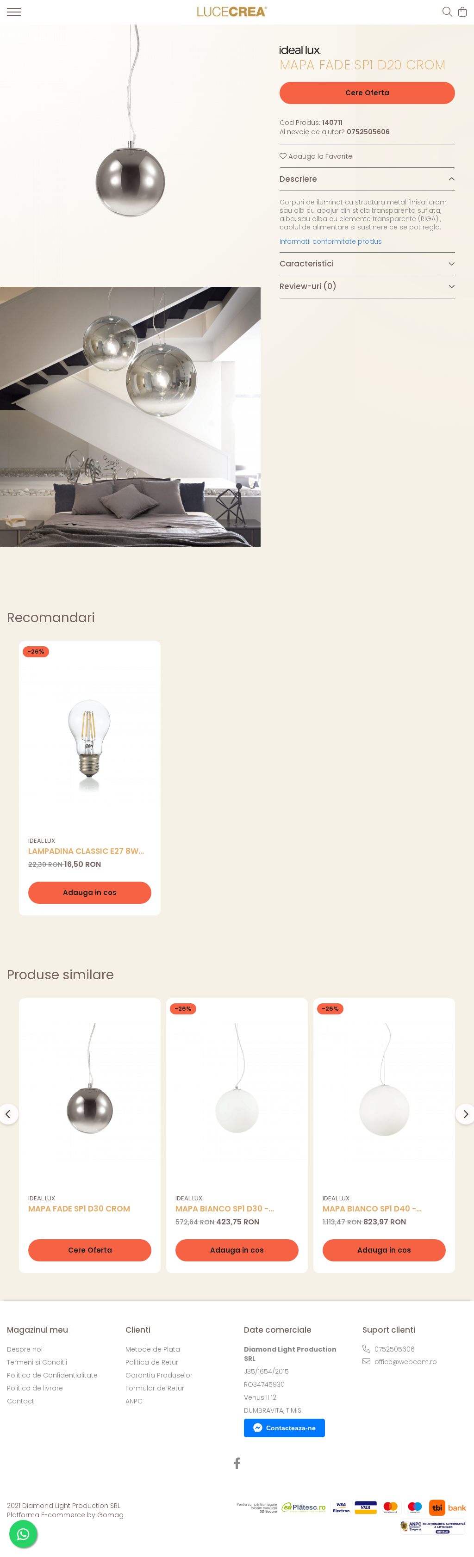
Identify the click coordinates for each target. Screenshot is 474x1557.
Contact (20, 1401)
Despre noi (25, 1349)
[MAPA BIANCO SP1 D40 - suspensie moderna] (384, 1093)
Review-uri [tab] (308, 286)
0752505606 (394, 1349)
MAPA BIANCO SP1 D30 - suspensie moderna (221, 1209)
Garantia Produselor (159, 1375)
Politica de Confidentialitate (52, 1375)
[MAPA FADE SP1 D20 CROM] (130, 155)
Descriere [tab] (298, 179)
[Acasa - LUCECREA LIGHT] (229, 12)
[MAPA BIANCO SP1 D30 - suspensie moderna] (237, 1093)
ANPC (134, 1401)
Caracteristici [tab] (307, 263)
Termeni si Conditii (37, 1362)
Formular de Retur (154, 1388)
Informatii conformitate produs (331, 241)
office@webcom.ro (405, 1361)
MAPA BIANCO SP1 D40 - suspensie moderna (369, 1209)
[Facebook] (237, 1464)
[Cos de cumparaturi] (462, 12)
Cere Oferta (367, 93)
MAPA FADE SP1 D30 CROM (79, 1208)
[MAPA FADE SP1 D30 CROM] (90, 1093)
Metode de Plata (152, 1349)
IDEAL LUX (41, 840)
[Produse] (14, 15)
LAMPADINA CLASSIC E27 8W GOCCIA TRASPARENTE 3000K (86, 851)
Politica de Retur (151, 1362)
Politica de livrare (35, 1388)
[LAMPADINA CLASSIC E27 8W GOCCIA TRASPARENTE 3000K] (90, 736)
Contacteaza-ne (291, 1428)
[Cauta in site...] (447, 12)
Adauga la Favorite (320, 156)
